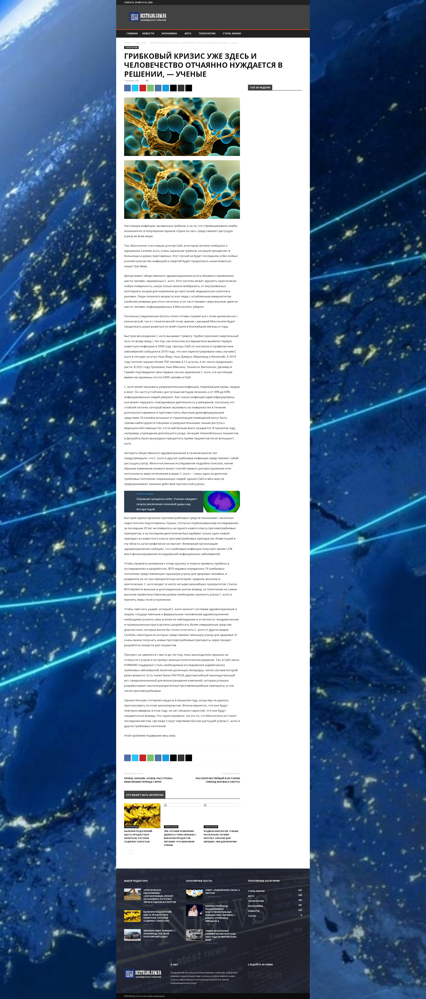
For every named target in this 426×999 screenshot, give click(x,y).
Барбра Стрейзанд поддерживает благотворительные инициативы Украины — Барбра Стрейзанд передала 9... (220, 913)
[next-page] (131, 852)
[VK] (158, 88)
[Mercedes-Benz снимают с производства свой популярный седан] (132, 935)
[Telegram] (165, 88)
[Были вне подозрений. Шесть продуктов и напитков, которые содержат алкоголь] (142, 815)
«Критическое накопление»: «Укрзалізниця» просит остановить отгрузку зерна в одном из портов (159, 895)
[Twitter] (288, 2)
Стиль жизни (232, 33)
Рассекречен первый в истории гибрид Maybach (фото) (218, 780)
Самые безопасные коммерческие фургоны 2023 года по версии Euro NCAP (220, 935)
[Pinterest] (142, 88)
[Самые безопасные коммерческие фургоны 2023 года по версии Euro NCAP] (194, 935)
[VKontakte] (293, 2)
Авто (188, 33)
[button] (298, 33)
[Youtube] (299, 2)
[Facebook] (282, 2)
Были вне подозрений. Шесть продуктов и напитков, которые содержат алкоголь (157, 916)
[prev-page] (126, 852)
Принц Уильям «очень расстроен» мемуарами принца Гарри (148, 780)
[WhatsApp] (150, 88)
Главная (132, 33)
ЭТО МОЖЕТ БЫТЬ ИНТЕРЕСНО (144, 794)
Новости (148, 33)
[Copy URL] (188, 88)
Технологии (207, 33)
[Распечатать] (181, 88)
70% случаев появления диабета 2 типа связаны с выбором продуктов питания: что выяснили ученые (180, 838)
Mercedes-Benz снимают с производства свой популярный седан (159, 933)
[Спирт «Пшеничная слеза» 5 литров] (194, 894)
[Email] (173, 88)
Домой (127, 42)
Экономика (169, 33)
